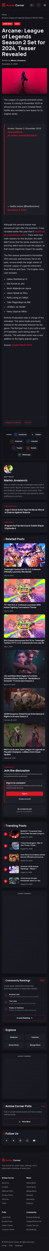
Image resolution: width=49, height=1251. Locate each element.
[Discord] (34, 1140)
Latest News (31, 1183)
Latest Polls (6, 1217)
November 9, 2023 (16, 210)
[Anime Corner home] (15, 5)
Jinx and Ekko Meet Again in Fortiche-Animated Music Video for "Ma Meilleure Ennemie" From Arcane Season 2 (22, 678)
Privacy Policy (7, 1195)
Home (4, 15)
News (17, 24)
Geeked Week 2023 (22, 345)
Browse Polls (7, 1221)
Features (29, 1203)
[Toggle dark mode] (32, 5)
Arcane (28, 422)
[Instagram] (20, 1140)
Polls (11, 1246)
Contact (5, 1187)
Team (4, 1203)
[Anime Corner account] (38, 5)
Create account (25, 799)
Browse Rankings (33, 1217)
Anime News (7, 24)
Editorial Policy (7, 1191)
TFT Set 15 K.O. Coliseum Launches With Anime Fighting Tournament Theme (22, 606)
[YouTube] (27, 1140)
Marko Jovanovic (18, 60)
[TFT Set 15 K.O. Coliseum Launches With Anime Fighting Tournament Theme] (24, 590)
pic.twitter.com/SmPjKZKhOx (22, 135)
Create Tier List (32, 1225)
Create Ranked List (33, 1221)
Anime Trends (7, 1225)
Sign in (24, 794)
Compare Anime (8, 1229)
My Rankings (31, 1229)
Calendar (35, 1037)
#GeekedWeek (15, 132)
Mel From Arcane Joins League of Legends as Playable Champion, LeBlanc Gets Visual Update (24, 752)
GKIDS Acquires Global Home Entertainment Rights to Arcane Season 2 (24, 715)
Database (14, 1037)
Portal (4, 1246)
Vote (43, 1106)
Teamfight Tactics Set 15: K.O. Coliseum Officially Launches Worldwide (22, 570)
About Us (5, 1183)
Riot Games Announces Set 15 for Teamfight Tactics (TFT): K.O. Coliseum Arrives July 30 (24, 641)
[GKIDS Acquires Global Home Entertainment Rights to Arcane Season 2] (24, 699)
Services (5, 1199)
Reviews (29, 1195)
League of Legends (13, 422)
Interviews (30, 1199)
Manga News (35, 1045)
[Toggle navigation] (44, 5)
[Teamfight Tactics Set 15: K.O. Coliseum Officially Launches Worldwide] (24, 555)
